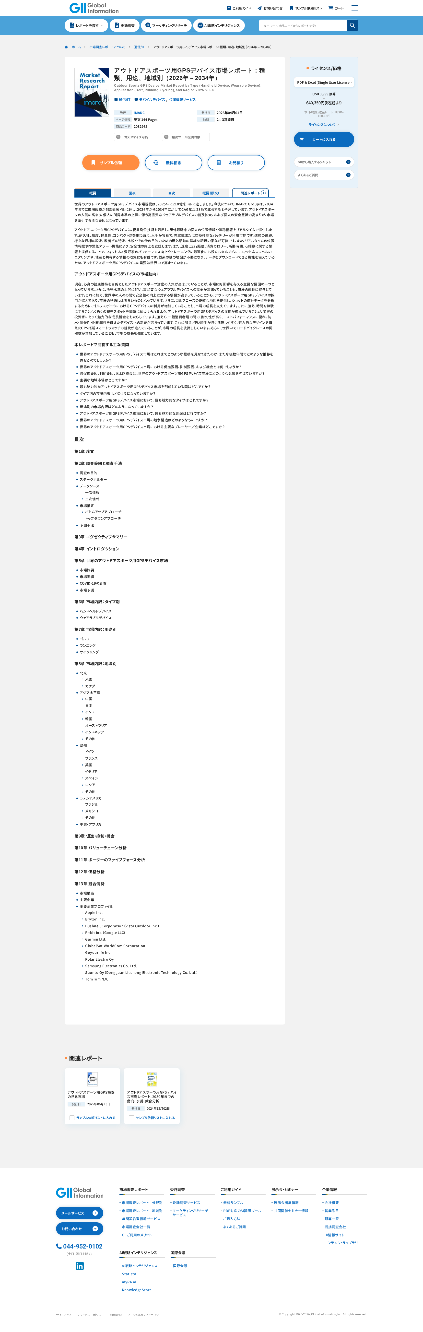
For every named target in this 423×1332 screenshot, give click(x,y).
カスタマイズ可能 (137, 138)
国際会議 (180, 1266)
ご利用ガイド (231, 1190)
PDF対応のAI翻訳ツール (242, 1211)
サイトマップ (63, 1315)
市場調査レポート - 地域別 (142, 1211)
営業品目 (332, 1211)
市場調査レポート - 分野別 (142, 1203)
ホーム (76, 47)
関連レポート (250, 192)
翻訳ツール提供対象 (187, 138)
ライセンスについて (322, 125)
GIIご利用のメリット (137, 1235)
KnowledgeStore (137, 1290)
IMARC (139, 112)
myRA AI (129, 1282)
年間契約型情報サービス (141, 1219)
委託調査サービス (186, 1203)
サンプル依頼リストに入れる (95, 1117)
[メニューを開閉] (354, 8)
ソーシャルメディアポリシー (145, 1315)
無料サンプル (233, 1203)
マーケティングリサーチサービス (190, 1213)
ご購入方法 (232, 1219)
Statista (129, 1274)
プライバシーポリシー (90, 1315)
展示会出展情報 (286, 1203)
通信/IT (139, 47)
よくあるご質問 (234, 1227)
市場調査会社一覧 (136, 1227)
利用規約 (116, 1315)
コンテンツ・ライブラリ (341, 1243)
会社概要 (332, 1203)
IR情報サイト (334, 1235)
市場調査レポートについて (107, 47)
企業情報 (329, 1190)
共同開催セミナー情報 (291, 1211)
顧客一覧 (332, 1219)
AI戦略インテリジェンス (140, 1266)
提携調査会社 (335, 1227)
